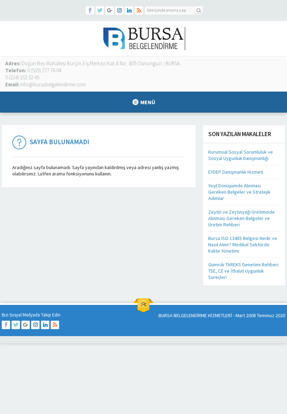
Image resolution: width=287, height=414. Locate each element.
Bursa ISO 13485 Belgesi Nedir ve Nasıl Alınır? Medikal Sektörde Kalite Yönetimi (242, 244)
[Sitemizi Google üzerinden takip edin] (109, 10)
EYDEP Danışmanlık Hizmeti (235, 172)
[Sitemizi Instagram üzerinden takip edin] (119, 10)
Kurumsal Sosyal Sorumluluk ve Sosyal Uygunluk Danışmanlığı (240, 155)
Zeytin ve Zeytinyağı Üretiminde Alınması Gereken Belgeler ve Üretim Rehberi (241, 218)
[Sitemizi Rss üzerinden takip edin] (139, 10)
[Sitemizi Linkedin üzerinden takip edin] (129, 10)
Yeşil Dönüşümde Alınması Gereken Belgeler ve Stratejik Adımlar (239, 191)
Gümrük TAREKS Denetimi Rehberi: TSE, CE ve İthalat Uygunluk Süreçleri (243, 270)
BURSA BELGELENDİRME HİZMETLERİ (195, 315)
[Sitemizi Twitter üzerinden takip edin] (100, 10)
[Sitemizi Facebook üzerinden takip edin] (90, 10)
